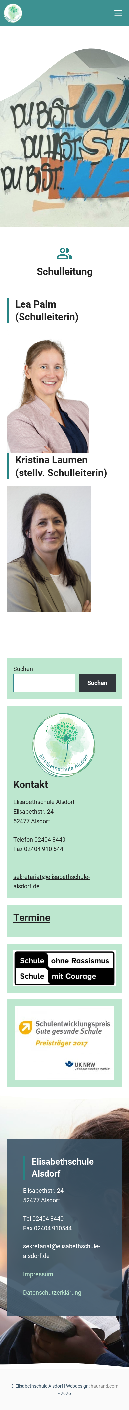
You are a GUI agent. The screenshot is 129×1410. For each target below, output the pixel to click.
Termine (31, 917)
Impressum (38, 1274)
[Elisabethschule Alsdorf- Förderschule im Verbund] (13, 13)
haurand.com (104, 1386)
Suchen (23, 668)
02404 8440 (49, 839)
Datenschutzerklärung (52, 1292)
